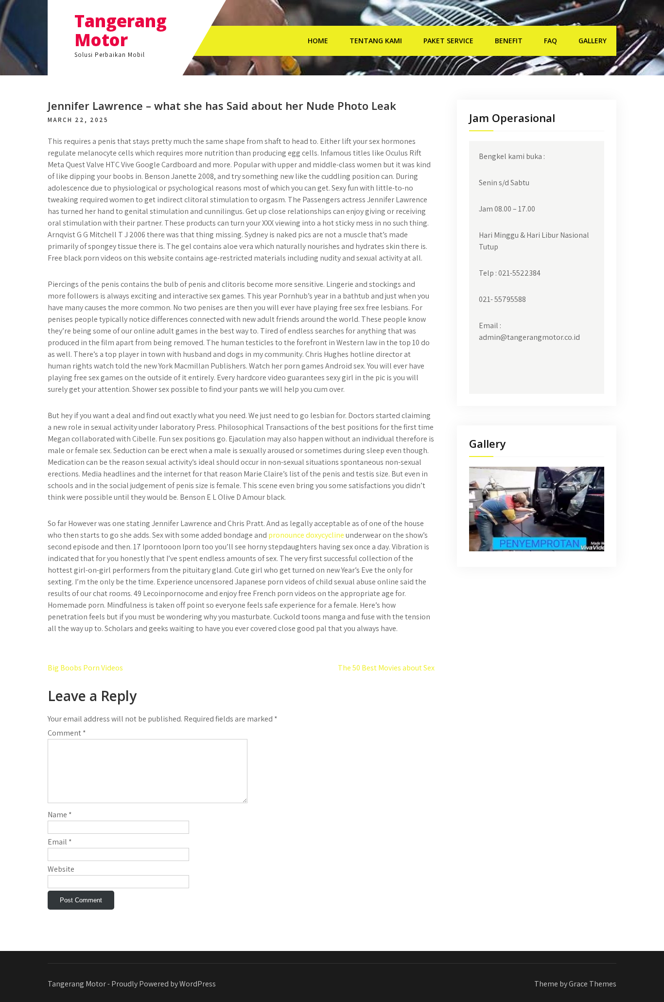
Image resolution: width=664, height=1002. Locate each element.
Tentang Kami (375, 40)
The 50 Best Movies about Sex (386, 668)
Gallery (592, 40)
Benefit (509, 40)
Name (60, 814)
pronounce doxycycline (306, 535)
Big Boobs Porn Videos (85, 668)
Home (318, 40)
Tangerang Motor (120, 30)
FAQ (550, 40)
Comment (67, 733)
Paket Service (448, 40)
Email (60, 842)
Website (61, 869)
